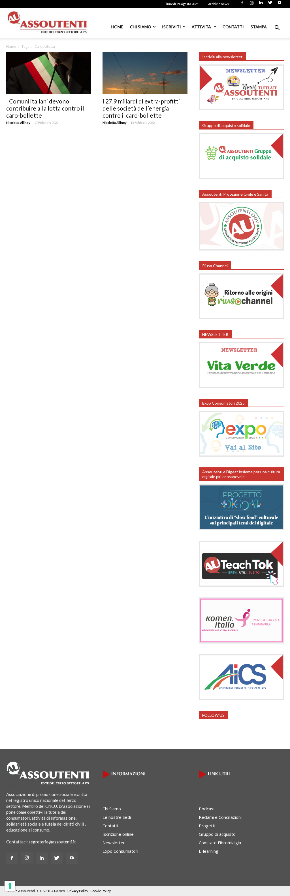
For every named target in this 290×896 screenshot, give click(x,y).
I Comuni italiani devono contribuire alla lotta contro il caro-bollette (45, 108)
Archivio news (218, 4)
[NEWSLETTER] (241, 386)
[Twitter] (270, 4)
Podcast (207, 808)
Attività (202, 26)
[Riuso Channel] (241, 317)
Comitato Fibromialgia (220, 842)
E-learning (208, 851)
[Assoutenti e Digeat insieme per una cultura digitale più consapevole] (241, 528)
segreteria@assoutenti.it (52, 841)
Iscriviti (171, 26)
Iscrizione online (118, 834)
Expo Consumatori (120, 851)
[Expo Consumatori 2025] (241, 455)
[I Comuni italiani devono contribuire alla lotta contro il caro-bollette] (48, 73)
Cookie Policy (100, 891)
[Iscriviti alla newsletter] (241, 108)
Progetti (207, 825)
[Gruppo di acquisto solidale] (241, 177)
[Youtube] (279, 4)
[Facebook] (242, 4)
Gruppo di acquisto (217, 834)
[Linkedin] (261, 4)
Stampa (259, 26)
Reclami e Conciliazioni (220, 817)
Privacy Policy (77, 891)
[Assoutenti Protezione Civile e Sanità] (241, 249)
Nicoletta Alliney (18, 122)
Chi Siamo (140, 26)
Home (117, 26)
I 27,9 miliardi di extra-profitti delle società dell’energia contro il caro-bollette (141, 108)
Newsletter (114, 842)
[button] (277, 28)
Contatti (233, 26)
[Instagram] (251, 4)
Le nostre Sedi (117, 817)
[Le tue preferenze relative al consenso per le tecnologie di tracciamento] (10, 886)
